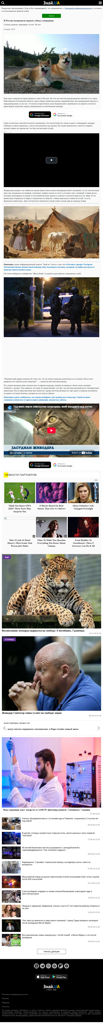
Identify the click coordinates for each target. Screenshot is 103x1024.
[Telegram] (42, 965)
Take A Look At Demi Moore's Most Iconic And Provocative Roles (19, 543)
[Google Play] (59, 977)
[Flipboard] (60, 965)
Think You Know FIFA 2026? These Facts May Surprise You (19, 508)
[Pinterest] (66, 965)
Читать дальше (52, 951)
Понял (51, 16)
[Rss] (36, 965)
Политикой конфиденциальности (78, 8)
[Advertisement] (51, 358)
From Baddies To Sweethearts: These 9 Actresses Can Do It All (83, 543)
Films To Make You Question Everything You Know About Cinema (51, 543)
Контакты (5, 1007)
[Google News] (54, 965)
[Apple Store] (43, 977)
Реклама (5, 998)
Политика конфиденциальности (15, 994)
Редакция (6, 1003)
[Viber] (48, 965)
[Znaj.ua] (51, 3)
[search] (3, 3)
